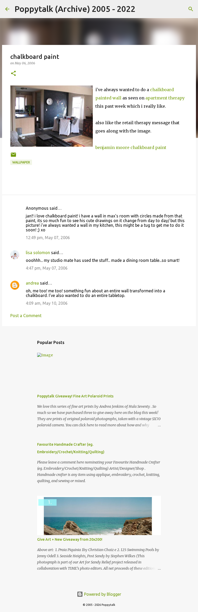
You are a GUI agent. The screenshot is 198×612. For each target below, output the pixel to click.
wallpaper (21, 162)
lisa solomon (38, 252)
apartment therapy (165, 97)
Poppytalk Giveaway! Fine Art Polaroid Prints (75, 396)
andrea (32, 283)
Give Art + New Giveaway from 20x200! (69, 539)
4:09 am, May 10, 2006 (47, 303)
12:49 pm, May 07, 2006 (48, 237)
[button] (13, 73)
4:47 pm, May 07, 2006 (47, 268)
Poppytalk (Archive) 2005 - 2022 (74, 8)
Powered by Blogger (102, 594)
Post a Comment (26, 315)
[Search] (142, 9)
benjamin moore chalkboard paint (130, 147)
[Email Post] (13, 156)
